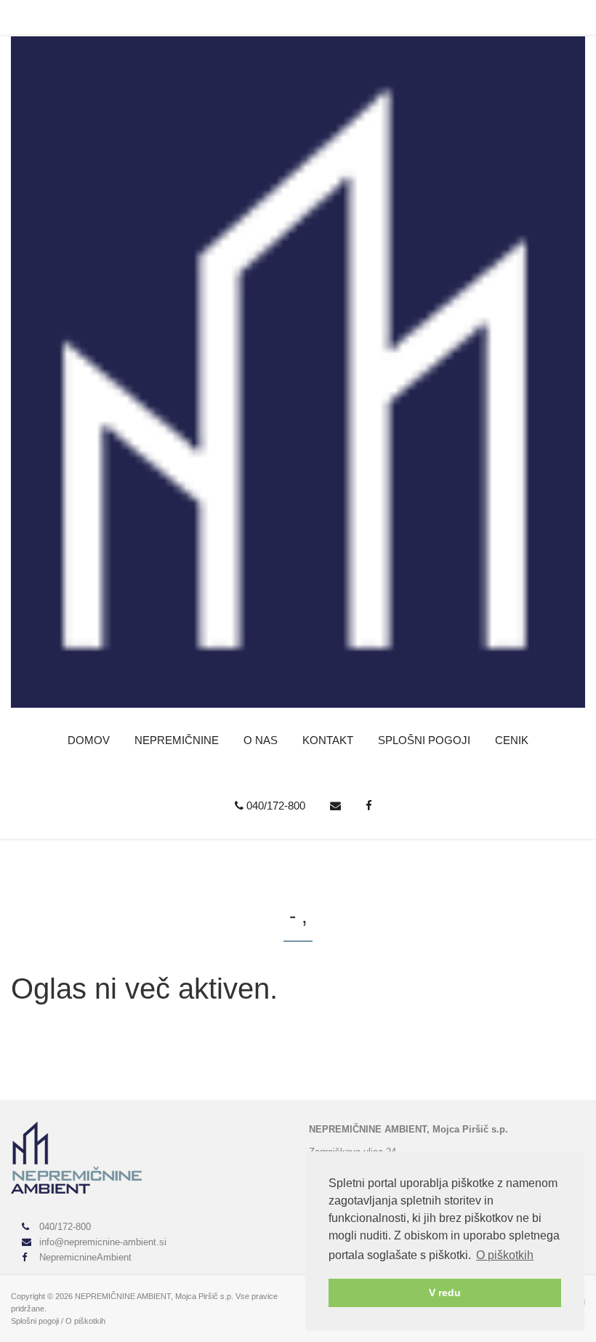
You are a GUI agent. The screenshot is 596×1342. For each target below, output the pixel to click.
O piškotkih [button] (504, 1255)
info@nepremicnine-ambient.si (101, 1242)
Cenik (511, 740)
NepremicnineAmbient (84, 1257)
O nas (260, 740)
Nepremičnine (176, 740)
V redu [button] (445, 1292)
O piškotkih (85, 1321)
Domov (89, 740)
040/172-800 (274, 805)
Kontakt (327, 740)
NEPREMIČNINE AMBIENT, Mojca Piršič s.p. (154, 1296)
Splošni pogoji (424, 740)
